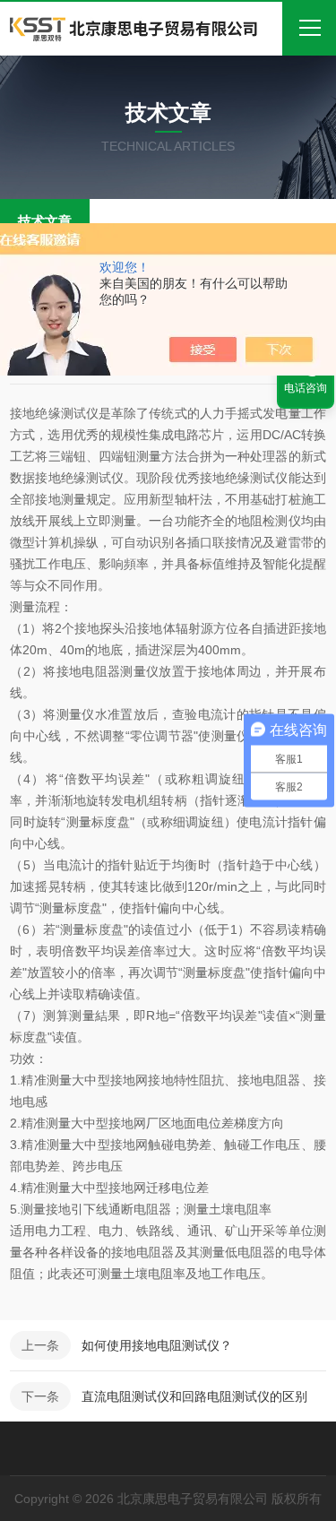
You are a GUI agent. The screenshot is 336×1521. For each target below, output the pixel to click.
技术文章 (45, 221)
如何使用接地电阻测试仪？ (157, 1345)
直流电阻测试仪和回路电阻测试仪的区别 (194, 1396)
